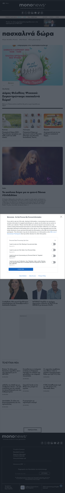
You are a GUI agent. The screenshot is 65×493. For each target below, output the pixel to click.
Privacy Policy (42, 276)
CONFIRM (21, 269)
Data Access (32, 276)
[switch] (53, 244)
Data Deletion (23, 276)
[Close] (61, 217)
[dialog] (32, 246)
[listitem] (32, 240)
